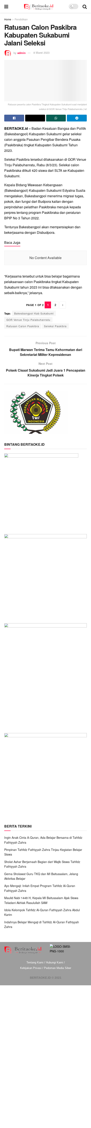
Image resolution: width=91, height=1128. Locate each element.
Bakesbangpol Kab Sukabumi (34, 313)
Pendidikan (21, 19)
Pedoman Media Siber (57, 968)
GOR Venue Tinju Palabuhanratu (28, 319)
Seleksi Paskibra (55, 326)
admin (21, 53)
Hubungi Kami (54, 962)
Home (7, 19)
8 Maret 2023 (41, 53)
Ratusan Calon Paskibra (22, 326)
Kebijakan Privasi (30, 968)
